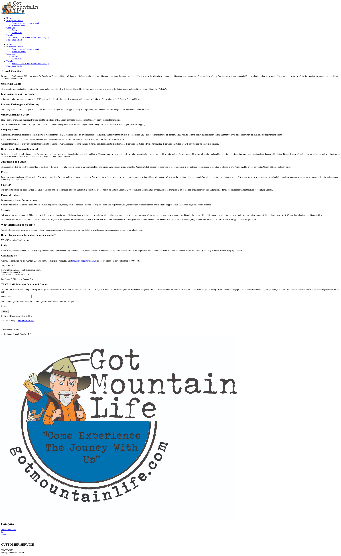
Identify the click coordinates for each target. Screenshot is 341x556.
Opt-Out (73, 301)
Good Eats (10, 28)
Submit (5, 311)
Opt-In (63, 301)
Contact (4, 534)
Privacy (4, 532)
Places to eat (17, 32)
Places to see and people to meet (25, 23)
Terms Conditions (8, 529)
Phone (3, 296)
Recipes (15, 30)
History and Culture (14, 20)
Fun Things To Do (14, 40)
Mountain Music (19, 25)
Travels (9, 35)
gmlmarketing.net (26, 320)
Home (9, 18)
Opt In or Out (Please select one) (15, 301)
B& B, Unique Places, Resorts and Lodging (30, 37)
